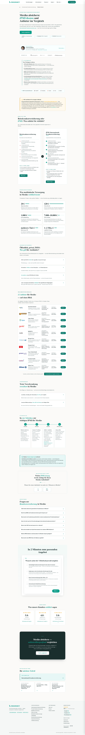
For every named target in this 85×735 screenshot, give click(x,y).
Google (66, 710)
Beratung (73, 2)
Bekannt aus (24, 55)
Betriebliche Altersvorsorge (36, 713)
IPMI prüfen (23, 175)
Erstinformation (67, 723)
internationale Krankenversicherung (28, 28)
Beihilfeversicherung (35, 710)
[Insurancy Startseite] (14, 2)
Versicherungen (29, 2)
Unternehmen (38, 2)
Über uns (50, 707)
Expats (52, 2)
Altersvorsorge (34, 712)
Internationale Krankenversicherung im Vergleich (48, 443)
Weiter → (56, 590)
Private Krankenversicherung (37, 708)
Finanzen (46, 2)
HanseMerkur (53, 107)
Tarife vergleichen (26, 32)
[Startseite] (19, 7)
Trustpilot (67, 712)
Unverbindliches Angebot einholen (53, 373)
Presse (50, 708)
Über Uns (58, 2)
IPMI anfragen (50, 181)
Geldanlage (33, 715)
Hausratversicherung (35, 718)
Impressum (66, 719)
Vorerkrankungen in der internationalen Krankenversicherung (35, 78)
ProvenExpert (67, 714)
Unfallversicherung (35, 720)
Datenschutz (66, 721)
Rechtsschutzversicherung (36, 717)
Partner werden (52, 710)
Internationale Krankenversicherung (29, 7)
